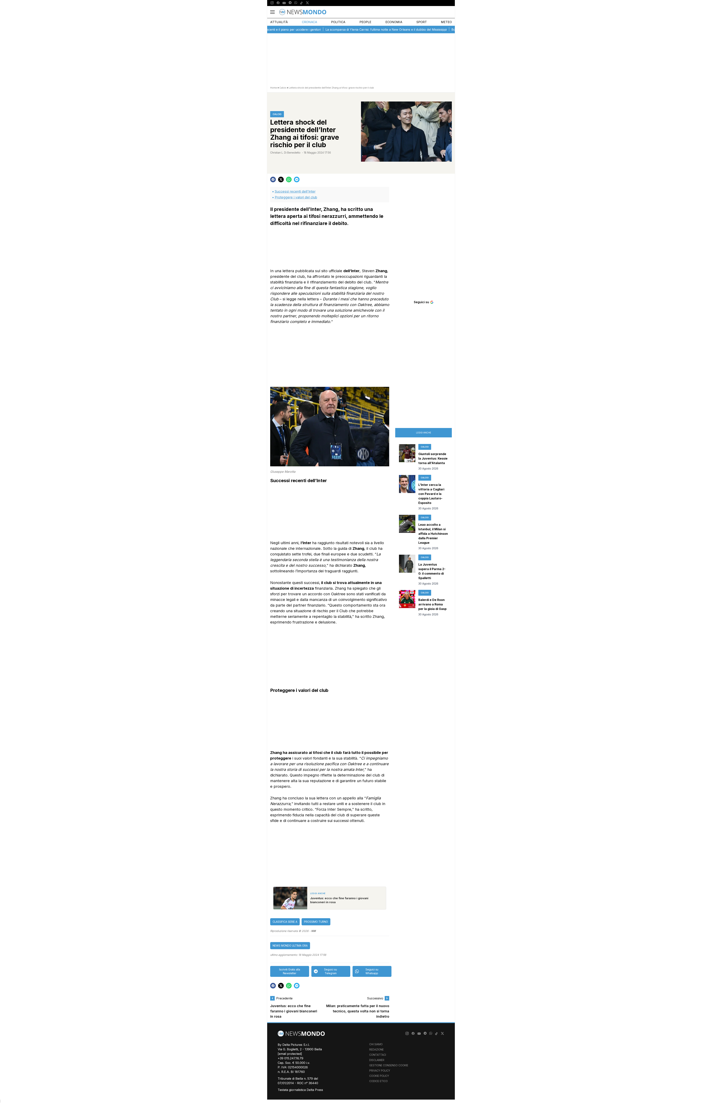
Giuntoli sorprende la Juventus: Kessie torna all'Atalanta (432, 458)
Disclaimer (376, 1060)
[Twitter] (307, 3)
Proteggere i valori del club (296, 197)
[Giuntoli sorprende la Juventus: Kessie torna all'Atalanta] (407, 457)
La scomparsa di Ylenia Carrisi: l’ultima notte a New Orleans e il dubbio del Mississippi (341, 29)
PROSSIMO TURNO (316, 921)
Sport (421, 22)
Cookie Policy (379, 1075)
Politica (338, 22)
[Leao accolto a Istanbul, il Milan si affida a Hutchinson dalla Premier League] (407, 532)
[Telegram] (290, 3)
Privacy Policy (379, 1070)
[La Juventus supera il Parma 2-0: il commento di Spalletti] (407, 570)
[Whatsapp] (295, 3)
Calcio (282, 87)
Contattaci (377, 1054)
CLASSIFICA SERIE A (285, 921)
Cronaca (309, 22)
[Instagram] (272, 3)
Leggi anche (423, 432)
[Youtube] (284, 3)
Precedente (284, 998)
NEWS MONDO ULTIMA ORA (290, 945)
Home (273, 87)
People (365, 22)
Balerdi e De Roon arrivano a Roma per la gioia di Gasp (432, 604)
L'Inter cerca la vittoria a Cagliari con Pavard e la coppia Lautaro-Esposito (431, 494)
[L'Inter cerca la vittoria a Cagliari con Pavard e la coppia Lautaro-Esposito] (407, 492)
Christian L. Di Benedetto (285, 152)
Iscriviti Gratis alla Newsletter (289, 971)
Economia (393, 22)
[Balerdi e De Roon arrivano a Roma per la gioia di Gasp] (407, 603)
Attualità (279, 22)
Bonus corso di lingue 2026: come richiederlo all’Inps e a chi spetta (454, 29)
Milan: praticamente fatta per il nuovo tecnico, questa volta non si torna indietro (357, 1011)
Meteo (446, 22)
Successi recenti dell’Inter (295, 191)
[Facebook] (278, 3)
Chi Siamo (376, 1044)
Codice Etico (378, 1081)
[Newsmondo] (302, 12)
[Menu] (274, 12)
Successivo (375, 998)
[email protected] (290, 1054)
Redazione (376, 1049)
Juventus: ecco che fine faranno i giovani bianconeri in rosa (293, 1011)
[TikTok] (301, 3)
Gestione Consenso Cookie (388, 1065)
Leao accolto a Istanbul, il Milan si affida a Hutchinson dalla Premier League (433, 534)
